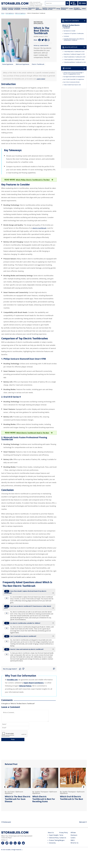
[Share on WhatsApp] (49, 40)
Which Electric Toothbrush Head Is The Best (32, 433)
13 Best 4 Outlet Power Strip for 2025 (72, 84)
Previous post (6, 822)
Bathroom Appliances (20, 13)
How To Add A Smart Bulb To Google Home (73, 79)
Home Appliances (10, 13)
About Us (51, 832)
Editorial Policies (25, 686)
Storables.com (12, 680)
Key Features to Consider (69, 30)
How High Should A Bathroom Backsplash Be (73, 76)
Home (2, 13)
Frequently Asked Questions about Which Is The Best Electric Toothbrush (74, 39)
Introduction (67, 28)
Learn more (41, 79)
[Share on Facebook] (39, 40)
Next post (82, 822)
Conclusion (66, 36)
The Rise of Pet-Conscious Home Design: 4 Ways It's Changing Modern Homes (73, 73)
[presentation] (5, 787)
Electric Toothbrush (38, 64)
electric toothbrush (39, 228)
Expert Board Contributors (34, 683)
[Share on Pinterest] (46, 40)
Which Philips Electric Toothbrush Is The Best (33, 180)
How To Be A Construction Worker (71, 82)
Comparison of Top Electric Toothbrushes (74, 33)
